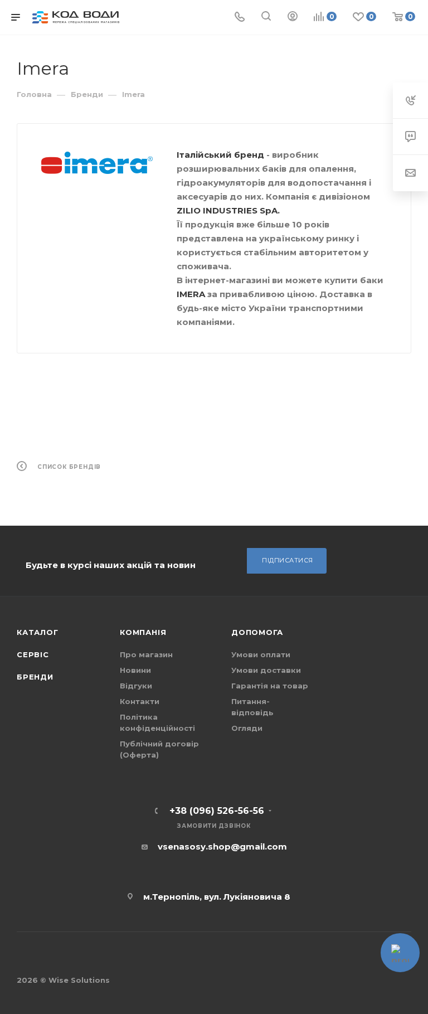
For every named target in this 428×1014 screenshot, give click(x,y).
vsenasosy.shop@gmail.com (222, 846)
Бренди (35, 676)
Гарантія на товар (269, 685)
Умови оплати (260, 654)
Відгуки (136, 685)
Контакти (139, 701)
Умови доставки (266, 670)
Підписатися (287, 560)
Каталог (38, 632)
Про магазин (146, 654)
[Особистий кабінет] (293, 17)
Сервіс (33, 654)
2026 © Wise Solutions (63, 980)
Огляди (246, 728)
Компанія (143, 632)
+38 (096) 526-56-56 (216, 811)
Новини (135, 670)
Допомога (257, 632)
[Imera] (97, 163)
